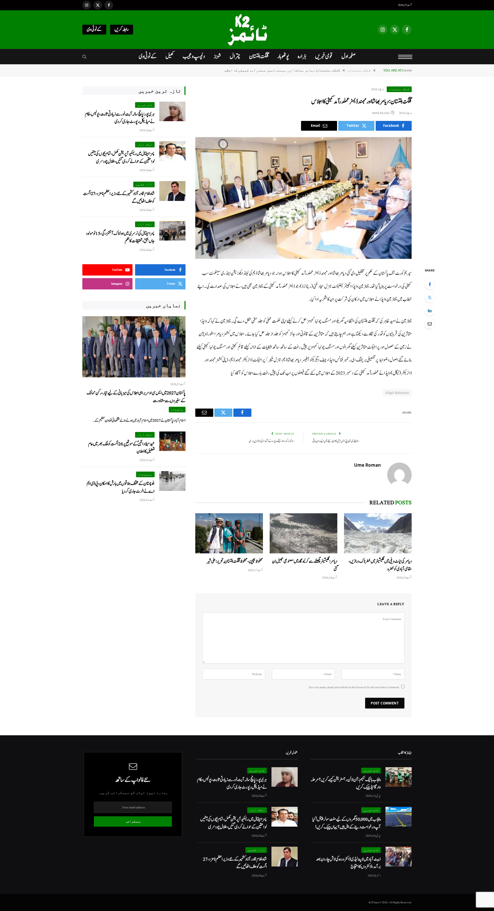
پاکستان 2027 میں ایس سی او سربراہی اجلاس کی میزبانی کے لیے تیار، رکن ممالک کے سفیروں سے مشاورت (136, 396)
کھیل (169, 56)
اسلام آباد (145, 144)
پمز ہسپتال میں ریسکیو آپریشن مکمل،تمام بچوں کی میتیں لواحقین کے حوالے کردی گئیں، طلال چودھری (121, 157)
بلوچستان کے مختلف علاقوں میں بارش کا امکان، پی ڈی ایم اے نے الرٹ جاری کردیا (121, 487)
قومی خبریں (324, 56)
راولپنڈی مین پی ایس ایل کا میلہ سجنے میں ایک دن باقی (335, 441)
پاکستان (177, 409)
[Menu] (405, 56)
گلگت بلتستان (259, 56)
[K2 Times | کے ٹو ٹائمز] (247, 29)
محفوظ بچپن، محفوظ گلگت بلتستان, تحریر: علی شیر (234, 561)
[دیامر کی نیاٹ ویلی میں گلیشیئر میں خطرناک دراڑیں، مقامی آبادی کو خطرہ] (378, 533)
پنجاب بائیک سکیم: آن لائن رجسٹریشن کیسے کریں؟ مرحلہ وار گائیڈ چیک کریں (346, 783)
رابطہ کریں (121, 29)
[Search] (85, 57)
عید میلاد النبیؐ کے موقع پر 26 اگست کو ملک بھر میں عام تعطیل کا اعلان (121, 447)
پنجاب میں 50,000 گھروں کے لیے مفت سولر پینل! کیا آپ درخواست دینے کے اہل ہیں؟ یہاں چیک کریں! (346, 823)
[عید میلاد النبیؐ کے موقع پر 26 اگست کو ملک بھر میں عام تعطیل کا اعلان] (172, 441)
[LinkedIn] (430, 310)
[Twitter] (430, 297)
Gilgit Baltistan (397, 392)
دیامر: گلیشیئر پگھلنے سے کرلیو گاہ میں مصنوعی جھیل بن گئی (304, 565)
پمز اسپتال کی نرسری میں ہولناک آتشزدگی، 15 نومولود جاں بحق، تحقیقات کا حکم (120, 237)
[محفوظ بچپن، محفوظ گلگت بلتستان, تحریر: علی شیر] (229, 533)
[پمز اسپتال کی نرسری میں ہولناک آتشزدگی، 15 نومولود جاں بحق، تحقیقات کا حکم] (172, 231)
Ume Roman (367, 465)
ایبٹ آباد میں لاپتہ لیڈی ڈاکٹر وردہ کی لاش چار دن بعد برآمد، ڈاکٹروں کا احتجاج (348, 862)
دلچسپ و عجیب (194, 56)
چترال (235, 56)
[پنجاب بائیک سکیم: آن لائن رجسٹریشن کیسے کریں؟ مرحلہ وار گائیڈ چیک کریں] (398, 777)
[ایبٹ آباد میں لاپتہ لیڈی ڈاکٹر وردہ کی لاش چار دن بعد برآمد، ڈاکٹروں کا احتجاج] (398, 856)
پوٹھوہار (283, 56)
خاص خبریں (145, 105)
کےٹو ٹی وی (94, 29)
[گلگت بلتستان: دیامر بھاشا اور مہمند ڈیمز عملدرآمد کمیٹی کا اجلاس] (303, 198)
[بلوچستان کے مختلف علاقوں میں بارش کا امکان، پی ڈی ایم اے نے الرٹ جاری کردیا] (172, 481)
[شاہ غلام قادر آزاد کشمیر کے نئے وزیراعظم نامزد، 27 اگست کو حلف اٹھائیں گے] (172, 191)
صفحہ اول (348, 56)
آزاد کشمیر (144, 184)
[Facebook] (430, 284)
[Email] (430, 324)
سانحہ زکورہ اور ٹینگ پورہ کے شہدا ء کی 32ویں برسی (271, 441)
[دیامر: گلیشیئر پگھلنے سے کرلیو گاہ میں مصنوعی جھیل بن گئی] (303, 533)
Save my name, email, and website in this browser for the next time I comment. (353, 687)
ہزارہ (302, 56)
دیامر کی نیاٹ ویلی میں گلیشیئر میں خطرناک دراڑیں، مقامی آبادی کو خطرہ (380, 565)
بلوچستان (145, 474)
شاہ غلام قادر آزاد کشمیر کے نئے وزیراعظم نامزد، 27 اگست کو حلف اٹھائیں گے (119, 197)
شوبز (217, 56)
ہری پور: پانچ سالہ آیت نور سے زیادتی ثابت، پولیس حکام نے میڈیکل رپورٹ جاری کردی (120, 117)
